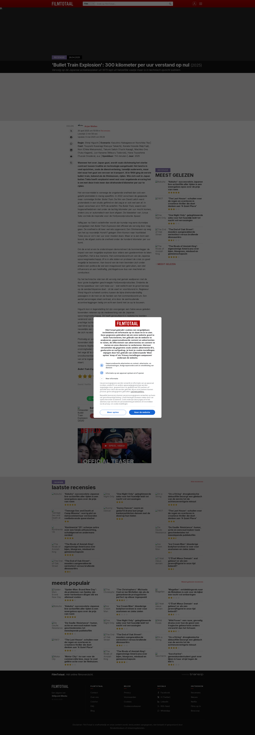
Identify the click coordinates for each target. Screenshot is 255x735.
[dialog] (128, 367)
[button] (127, 378)
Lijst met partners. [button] (137, 391)
